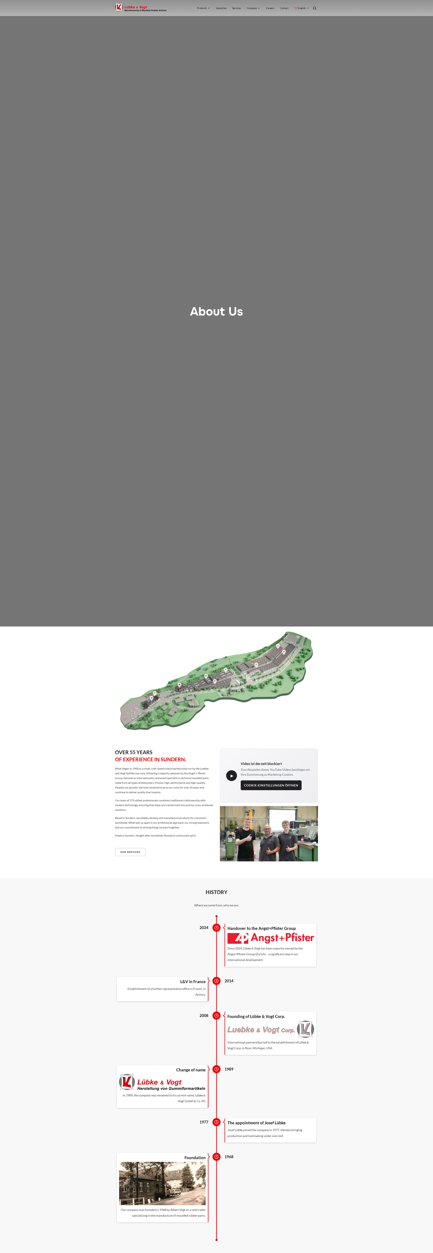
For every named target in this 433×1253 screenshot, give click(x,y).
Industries (221, 8)
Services (236, 8)
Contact (284, 8)
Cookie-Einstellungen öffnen (271, 785)
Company (252, 8)
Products (202, 8)
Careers (270, 8)
